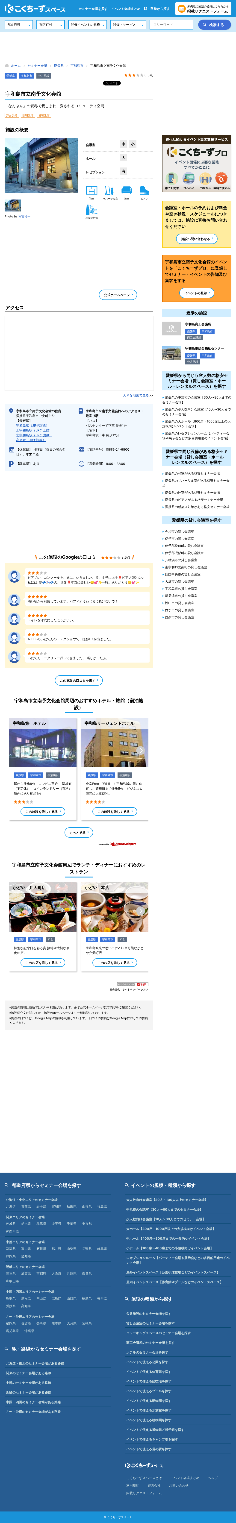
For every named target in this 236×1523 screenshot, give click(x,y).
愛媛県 (10, 75)
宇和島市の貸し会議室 (181, 588)
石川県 (41, 1248)
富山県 (26, 1248)
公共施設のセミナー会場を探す (148, 1313)
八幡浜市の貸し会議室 (181, 560)
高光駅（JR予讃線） (31, 440)
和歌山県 (12, 1281)
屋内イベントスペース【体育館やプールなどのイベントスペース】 (174, 1282)
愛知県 (26, 1256)
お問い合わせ (179, 1485)
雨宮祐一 (24, 216)
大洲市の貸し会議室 (179, 581)
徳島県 (87, 1298)
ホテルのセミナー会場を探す (147, 1352)
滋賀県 (26, 1273)
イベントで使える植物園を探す (148, 1420)
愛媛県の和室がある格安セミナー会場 (192, 473)
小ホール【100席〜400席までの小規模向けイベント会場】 (169, 1248)
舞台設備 (11, 115)
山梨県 (72, 1248)
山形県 (87, 1206)
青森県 (26, 1206)
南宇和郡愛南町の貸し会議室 (186, 567)
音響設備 (44, 115)
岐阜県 (102, 1248)
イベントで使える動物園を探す (148, 1401)
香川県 (102, 1298)
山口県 (72, 1298)
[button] (13, 206)
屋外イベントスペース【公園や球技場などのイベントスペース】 (173, 1272)
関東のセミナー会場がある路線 (28, 1373)
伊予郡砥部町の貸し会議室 (184, 553)
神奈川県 (12, 1231)
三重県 (11, 1273)
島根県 (26, 1298)
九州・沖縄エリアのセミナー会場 (30, 1316)
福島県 (102, 1206)
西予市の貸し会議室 (179, 610)
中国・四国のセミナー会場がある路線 (33, 1402)
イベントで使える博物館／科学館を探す (155, 1430)
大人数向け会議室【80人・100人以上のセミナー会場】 (167, 1200)
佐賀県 (26, 1323)
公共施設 (43, 75)
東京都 (87, 1224)
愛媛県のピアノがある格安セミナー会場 (194, 500)
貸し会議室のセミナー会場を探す (150, 1323)
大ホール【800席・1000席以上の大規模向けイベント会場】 (171, 1229)
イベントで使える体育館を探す (148, 1371)
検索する (216, 24)
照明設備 (27, 115)
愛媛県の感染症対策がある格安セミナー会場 (197, 507)
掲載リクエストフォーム (144, 1493)
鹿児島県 (12, 1331)
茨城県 (11, 1224)
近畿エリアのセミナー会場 (25, 1267)
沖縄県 (29, 1331)
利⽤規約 (132, 1485)
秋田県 (72, 1206)
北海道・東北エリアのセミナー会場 (32, 1200)
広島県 (56, 1298)
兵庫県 (72, 1273)
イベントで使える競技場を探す (148, 1381)
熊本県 (56, 1323)
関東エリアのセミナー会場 (25, 1217)
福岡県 (11, 1323)
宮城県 (56, 1206)
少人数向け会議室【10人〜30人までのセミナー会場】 (166, 1219)
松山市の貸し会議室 (179, 603)
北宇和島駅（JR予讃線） (34, 435)
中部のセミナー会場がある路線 (28, 1383)
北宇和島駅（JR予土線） (34, 430)
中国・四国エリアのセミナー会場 (30, 1292)
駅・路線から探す (157, 9)
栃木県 (26, 1224)
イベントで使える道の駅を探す (148, 1449)
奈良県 (87, 1273)
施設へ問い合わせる (195, 239)
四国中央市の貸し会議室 (183, 574)
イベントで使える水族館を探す (148, 1410)
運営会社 (154, 1485)
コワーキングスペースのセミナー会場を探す (158, 1333)
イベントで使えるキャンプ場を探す (152, 1439)
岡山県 (41, 1298)
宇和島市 (26, 75)
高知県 (26, 1306)
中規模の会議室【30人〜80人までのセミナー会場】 (164, 1209)
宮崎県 (87, 1323)
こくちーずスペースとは (144, 1478)
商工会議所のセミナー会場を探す (150, 1342)
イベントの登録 (195, 293)
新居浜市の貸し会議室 (181, 596)
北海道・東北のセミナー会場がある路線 (35, 1363)
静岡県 (11, 1256)
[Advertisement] (118, 47)
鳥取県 (11, 1298)
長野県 (87, 1248)
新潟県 (11, 1248)
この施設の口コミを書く (77, 680)
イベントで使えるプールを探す (148, 1391)
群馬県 (41, 1224)
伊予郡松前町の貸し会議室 (184, 546)
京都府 (41, 1273)
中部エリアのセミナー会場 (25, 1242)
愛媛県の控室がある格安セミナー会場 (192, 492)
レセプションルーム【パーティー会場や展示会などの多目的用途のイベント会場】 (178, 1260)
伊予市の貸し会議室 (179, 538)
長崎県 (41, 1323)
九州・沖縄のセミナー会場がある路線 (33, 1412)
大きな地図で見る (136, 395)
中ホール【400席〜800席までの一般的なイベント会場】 (168, 1238)
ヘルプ (213, 1478)
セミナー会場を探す (93, 9)
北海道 (11, 1206)
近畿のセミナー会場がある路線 (28, 1392)
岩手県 (41, 1206)
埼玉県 (56, 1224)
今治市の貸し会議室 (179, 531)
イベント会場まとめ (125, 9)
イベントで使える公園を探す (147, 1362)
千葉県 (72, 1224)
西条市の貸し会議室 (179, 617)
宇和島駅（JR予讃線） (32, 425)
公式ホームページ (117, 295)
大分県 (72, 1323)
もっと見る (78, 832)
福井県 (56, 1248)
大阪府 (56, 1273)
